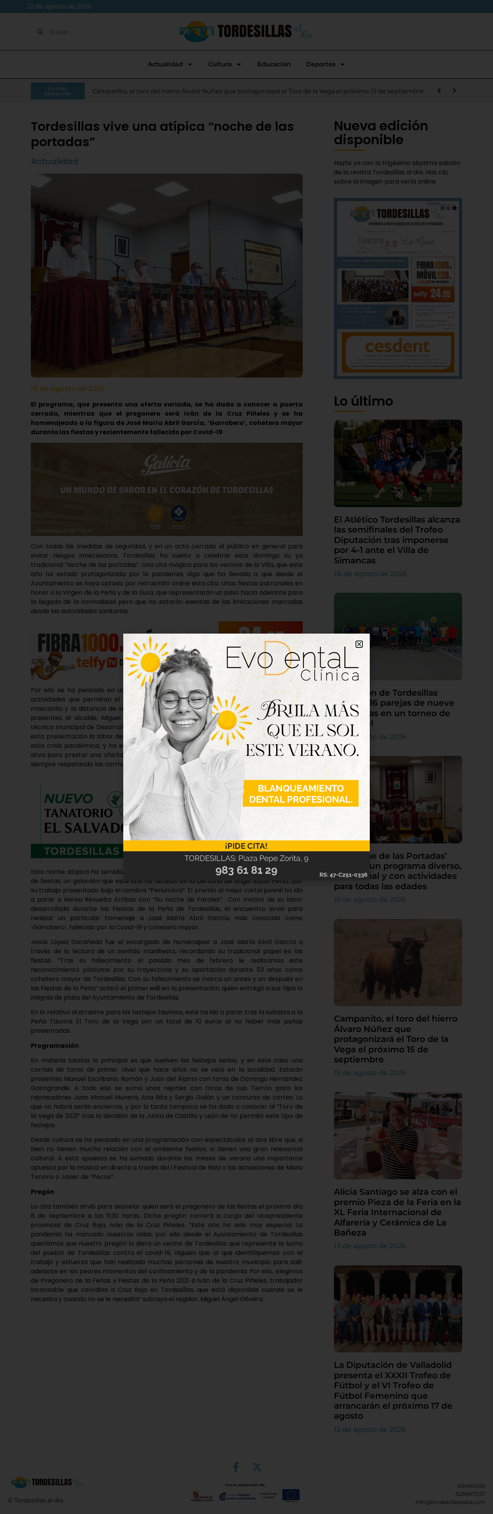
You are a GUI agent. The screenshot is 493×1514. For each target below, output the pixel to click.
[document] (246, 757)
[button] (359, 644)
